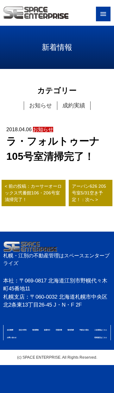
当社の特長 (23, 330)
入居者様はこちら (100, 330)
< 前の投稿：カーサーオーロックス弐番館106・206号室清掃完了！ (33, 193)
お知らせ (40, 105)
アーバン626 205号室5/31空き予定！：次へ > (89, 193)
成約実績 (73, 105)
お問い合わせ (11, 337)
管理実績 (70, 330)
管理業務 (35, 330)
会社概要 (10, 330)
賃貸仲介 (47, 330)
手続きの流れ (84, 330)
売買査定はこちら (100, 337)
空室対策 (59, 330)
